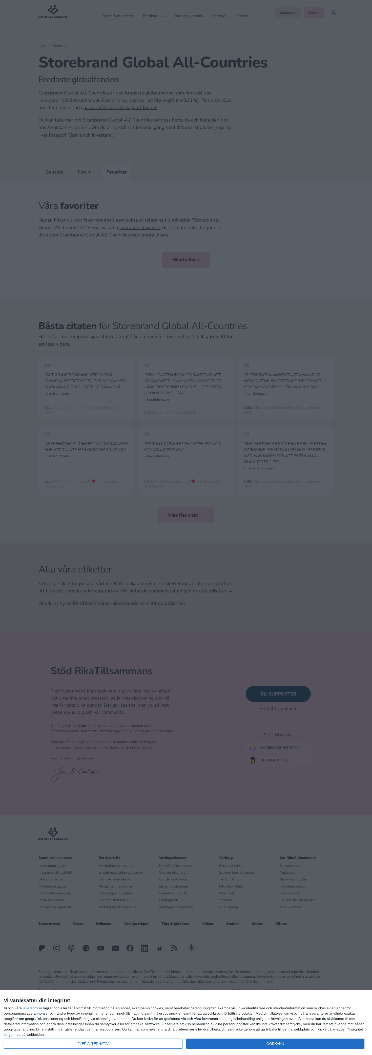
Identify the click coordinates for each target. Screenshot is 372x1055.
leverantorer (32, 1008)
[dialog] (186, 1022)
